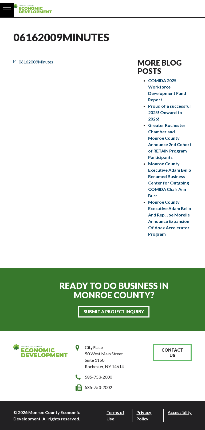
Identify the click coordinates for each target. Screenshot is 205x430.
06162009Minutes (36, 61)
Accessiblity (180, 412)
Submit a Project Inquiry (114, 311)
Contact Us (172, 352)
